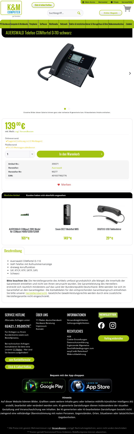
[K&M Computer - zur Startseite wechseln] (11, 9)
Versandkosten (59, 428)
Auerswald (57, 167)
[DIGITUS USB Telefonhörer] (109, 214)
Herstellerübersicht (36, 293)
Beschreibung (13, 250)
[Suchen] (79, 13)
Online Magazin (110, 13)
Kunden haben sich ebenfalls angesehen (46, 195)
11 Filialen (17, 349)
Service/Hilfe (127, 2)
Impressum (41, 326)
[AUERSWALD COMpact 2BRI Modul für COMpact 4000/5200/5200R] (24, 214)
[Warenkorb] (115, 9)
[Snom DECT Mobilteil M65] (67, 214)
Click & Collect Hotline (43, 5)
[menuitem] (89, 2)
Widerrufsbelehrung (76, 354)
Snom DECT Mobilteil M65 (67, 229)
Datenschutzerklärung (78, 342)
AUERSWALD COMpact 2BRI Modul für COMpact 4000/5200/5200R (24, 230)
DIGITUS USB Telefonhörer (109, 229)
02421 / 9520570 (18, 326)
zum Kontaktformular (19, 360)
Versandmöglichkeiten (77, 320)
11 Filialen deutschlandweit (49, 320)
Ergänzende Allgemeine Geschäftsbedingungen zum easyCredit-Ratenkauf (80, 348)
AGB (69, 336)
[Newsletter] (112, 316)
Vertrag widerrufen (113, 338)
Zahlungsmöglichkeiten (78, 323)
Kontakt (40, 329)
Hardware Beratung (45, 323)
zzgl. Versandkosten (24, 131)
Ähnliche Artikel (12, 195)
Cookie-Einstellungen (77, 339)
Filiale (115, 2)
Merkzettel (102, 2)
